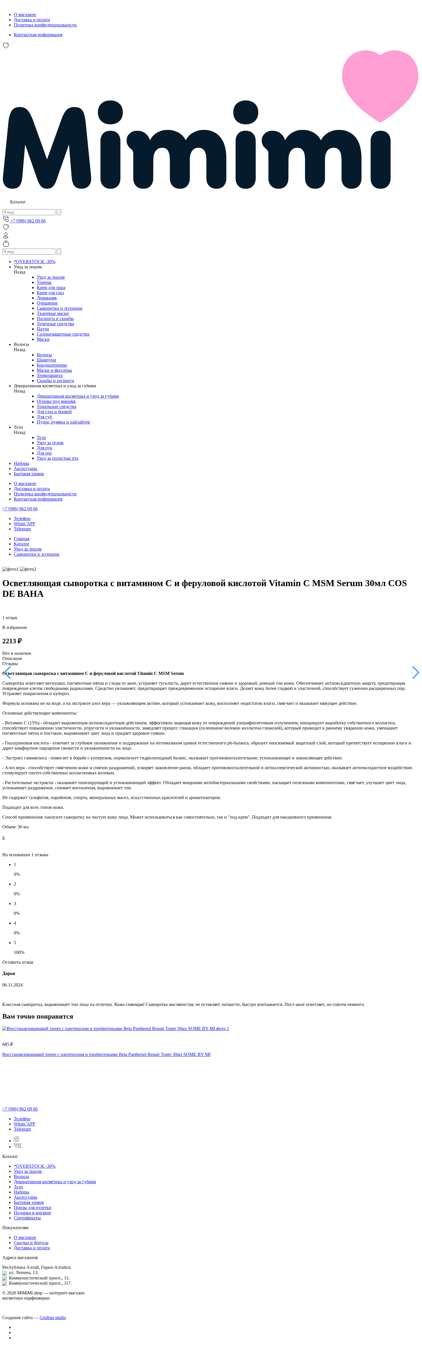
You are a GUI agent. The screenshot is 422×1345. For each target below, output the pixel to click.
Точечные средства (55, 323)
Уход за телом (50, 442)
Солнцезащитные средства (63, 334)
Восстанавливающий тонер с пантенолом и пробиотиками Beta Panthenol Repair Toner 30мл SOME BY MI (106, 1054)
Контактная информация (38, 34)
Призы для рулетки (32, 1207)
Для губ (44, 416)
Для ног (44, 453)
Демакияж (47, 297)
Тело (41, 437)
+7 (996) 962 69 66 (27, 220)
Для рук (44, 447)
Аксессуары (25, 468)
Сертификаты (27, 1217)
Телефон (22, 518)
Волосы (44, 354)
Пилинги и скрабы (55, 318)
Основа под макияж (56, 401)
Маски (43, 339)
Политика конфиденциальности (45, 24)
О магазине (25, 14)
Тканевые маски (53, 313)
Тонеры (44, 282)
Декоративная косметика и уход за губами (78, 396)
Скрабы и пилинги (55, 380)
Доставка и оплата (32, 19)
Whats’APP (24, 523)
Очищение (47, 303)
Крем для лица (51, 287)
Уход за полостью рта (57, 458)
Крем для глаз (50, 292)
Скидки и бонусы (31, 1242)
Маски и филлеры (54, 370)
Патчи (43, 328)
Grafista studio (53, 1317)
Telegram (22, 528)
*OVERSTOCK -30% (34, 261)
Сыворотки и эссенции (59, 308)
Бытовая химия (29, 473)
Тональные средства (56, 406)
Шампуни (46, 359)
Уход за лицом (51, 277)
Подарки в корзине (32, 1212)
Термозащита (50, 375)
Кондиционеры (52, 365)
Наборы (21, 463)
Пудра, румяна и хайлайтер (63, 422)
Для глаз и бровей (54, 411)
